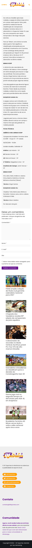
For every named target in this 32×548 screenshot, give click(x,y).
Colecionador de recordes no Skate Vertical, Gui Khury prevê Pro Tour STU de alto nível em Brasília (16, 345)
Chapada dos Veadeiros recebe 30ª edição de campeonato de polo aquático (16, 317)
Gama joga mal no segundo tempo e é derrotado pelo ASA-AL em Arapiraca (15, 397)
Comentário (6, 222)
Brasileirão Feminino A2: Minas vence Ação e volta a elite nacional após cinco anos (15, 424)
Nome (4, 243)
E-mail (4, 249)
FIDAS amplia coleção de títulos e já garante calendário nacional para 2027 (15, 292)
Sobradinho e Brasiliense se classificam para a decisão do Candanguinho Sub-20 (16, 371)
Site (3, 255)
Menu (5, 5)
